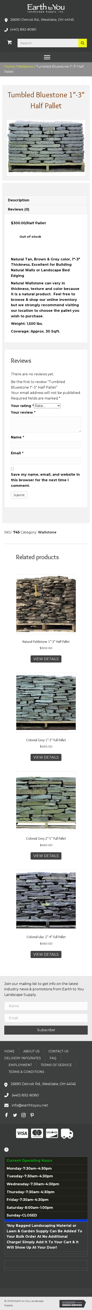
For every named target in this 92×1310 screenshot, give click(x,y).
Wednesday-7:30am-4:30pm (33, 1184)
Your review (23, 412)
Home (9, 66)
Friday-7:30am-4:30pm (28, 1200)
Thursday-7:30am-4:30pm (31, 1192)
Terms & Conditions (26, 1072)
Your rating (22, 406)
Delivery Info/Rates (22, 1058)
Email (17, 453)
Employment (20, 1065)
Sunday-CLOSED (22, 1215)
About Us (31, 1051)
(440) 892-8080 (23, 29)
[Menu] (47, 57)
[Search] (82, 43)
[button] (46, 1030)
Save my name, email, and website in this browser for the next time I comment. (45, 479)
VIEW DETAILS (46, 954)
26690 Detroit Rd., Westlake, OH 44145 (42, 20)
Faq (53, 1058)
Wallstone (25, 66)
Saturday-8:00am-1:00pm (30, 1208)
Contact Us (58, 1051)
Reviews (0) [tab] (18, 209)
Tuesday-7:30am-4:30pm (30, 1176)
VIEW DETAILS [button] (46, 659)
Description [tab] (18, 200)
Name (17, 437)
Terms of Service (56, 1065)
